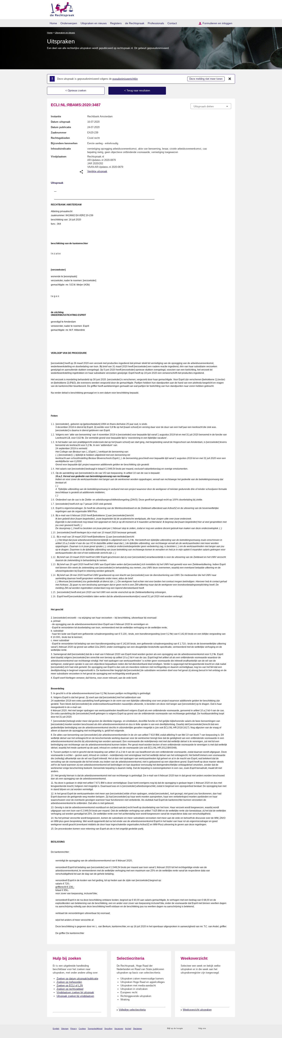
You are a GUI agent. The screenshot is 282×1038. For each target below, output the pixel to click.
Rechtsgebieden (60, 137)
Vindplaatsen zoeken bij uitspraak (75, 992)
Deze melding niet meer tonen (206, 78)
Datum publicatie (61, 127)
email (191, 1028)
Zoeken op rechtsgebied (70, 989)
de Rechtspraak (134, 23)
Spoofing (108, 1028)
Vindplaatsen (58, 156)
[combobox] (211, 106)
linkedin (224, 1028)
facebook (214, 1028)
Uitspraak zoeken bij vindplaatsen (75, 996)
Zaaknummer (58, 132)
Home (53, 23)
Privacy (73, 1028)
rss (186, 1028)
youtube (229, 1028)
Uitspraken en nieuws (94, 23)
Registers (116, 23)
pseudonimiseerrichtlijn (125, 78)
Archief (128, 1028)
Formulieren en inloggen (217, 23)
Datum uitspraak (60, 121)
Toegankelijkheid (95, 1028)
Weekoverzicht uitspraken (197, 1009)
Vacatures (118, 1028)
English (56, 1028)
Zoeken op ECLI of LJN (70, 985)
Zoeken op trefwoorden (69, 982)
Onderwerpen (68, 23)
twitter (209, 1028)
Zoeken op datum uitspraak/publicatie (77, 978)
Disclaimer (137, 1028)
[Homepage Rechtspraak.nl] (60, 8)
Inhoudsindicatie (61, 148)
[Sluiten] (230, 79)
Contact (172, 23)
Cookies (82, 1028)
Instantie (56, 116)
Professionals (156, 23)
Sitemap (64, 1028)
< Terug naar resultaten (137, 90)
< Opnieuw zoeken (75, 90)
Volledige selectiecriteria (132, 1009)
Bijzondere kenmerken (64, 143)
